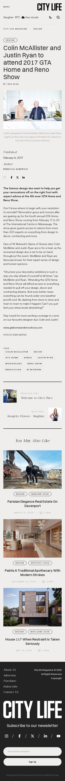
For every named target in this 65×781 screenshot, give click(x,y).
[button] (6, 6)
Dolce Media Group (48, 775)
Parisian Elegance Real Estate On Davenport (33, 503)
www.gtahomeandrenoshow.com (22, 327)
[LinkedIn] (23, 177)
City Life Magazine (15, 29)
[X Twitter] (17, 177)
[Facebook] (11, 177)
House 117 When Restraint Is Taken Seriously (32, 641)
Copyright (56, 678)
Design (38, 29)
